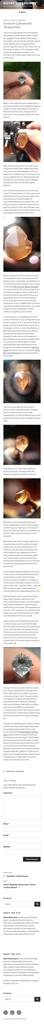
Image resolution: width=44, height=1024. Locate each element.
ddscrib (22, 20)
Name (6, 824)
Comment (8, 793)
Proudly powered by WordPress (14, 1019)
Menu (23, 12)
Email (6, 835)
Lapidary (20, 771)
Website (6, 847)
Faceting (11, 771)
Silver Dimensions (19, 3)
